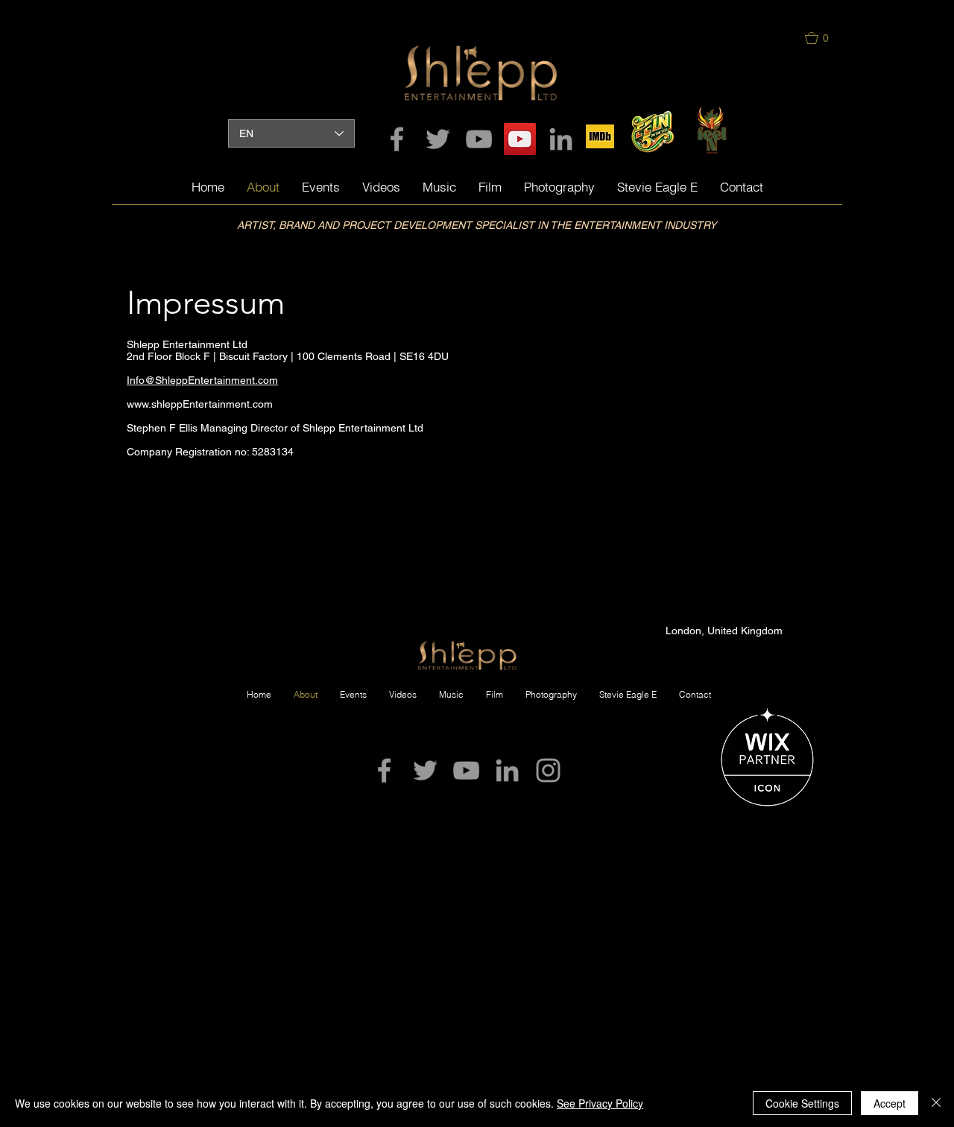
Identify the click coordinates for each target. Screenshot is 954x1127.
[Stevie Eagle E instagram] (548, 770)
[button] (824, 38)
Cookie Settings (802, 1103)
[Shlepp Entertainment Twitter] (438, 139)
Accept (890, 1103)
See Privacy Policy (600, 1103)
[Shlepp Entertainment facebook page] (397, 139)
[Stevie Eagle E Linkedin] (561, 139)
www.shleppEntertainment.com (200, 404)
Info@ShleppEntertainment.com (202, 380)
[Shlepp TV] (520, 139)
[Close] (936, 1103)
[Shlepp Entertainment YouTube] (479, 139)
